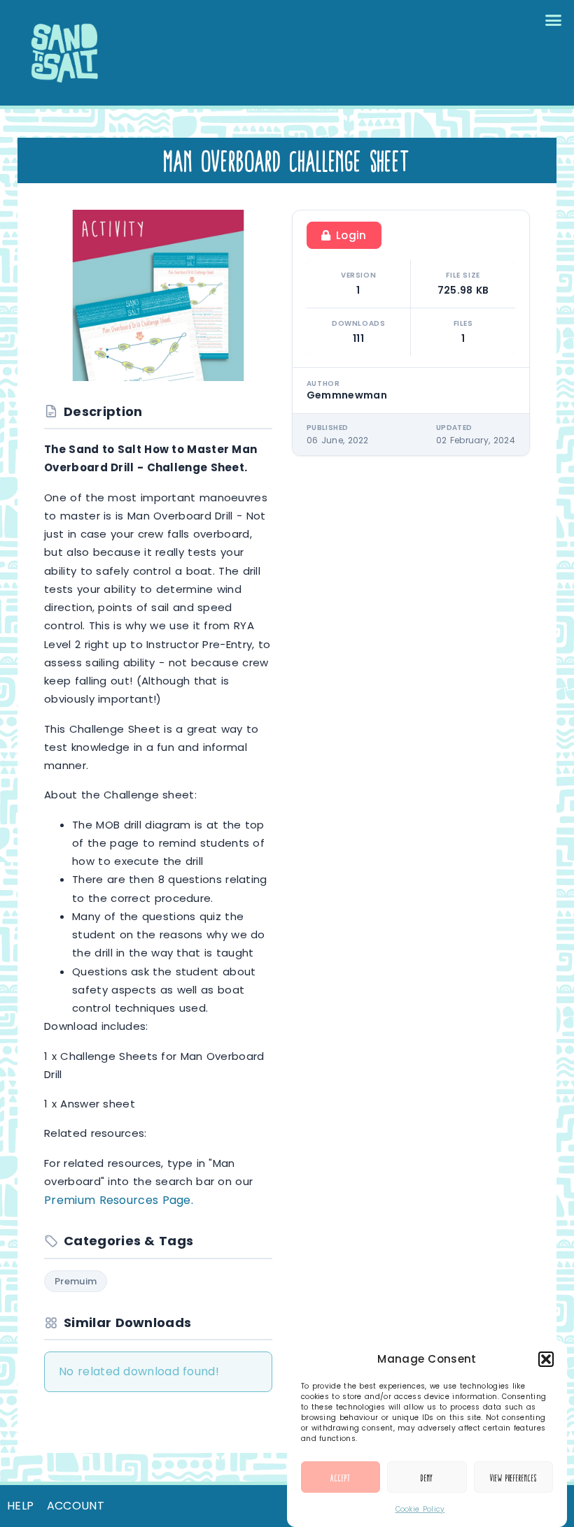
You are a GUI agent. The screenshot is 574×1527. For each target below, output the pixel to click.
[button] (546, 1359)
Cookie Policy (420, 1509)
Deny (427, 1477)
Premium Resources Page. (118, 1200)
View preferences (513, 1477)
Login (351, 235)
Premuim (76, 1281)
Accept (340, 1477)
